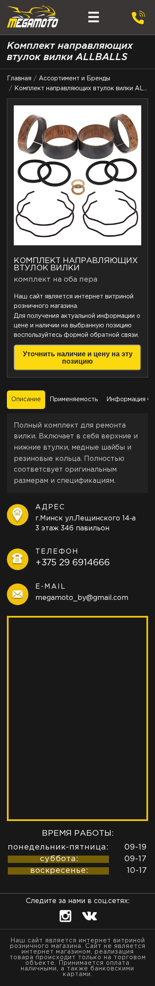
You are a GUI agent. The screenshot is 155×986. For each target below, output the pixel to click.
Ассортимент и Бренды (74, 78)
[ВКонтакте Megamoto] (89, 925)
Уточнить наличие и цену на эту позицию (78, 357)
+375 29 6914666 (72, 563)
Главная (19, 78)
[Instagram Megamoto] (67, 925)
